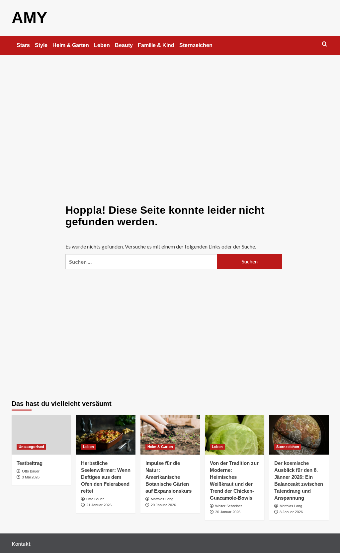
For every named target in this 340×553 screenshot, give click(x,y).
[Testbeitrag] (41, 434)
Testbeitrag (29, 463)
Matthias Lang (162, 499)
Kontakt (21, 543)
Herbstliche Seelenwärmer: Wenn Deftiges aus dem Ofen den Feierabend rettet (105, 477)
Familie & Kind (156, 45)
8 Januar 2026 (291, 512)
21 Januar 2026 (99, 505)
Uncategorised (31, 447)
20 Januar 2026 (163, 505)
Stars (23, 45)
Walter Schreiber (228, 506)
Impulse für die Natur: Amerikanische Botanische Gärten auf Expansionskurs (168, 477)
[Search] (324, 44)
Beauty (124, 45)
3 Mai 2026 (31, 477)
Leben (102, 45)
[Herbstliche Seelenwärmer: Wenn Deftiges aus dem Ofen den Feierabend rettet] (105, 434)
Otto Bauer (31, 471)
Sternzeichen (195, 45)
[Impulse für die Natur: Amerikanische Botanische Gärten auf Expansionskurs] (170, 434)
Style (41, 45)
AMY (29, 18)
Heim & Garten (70, 45)
